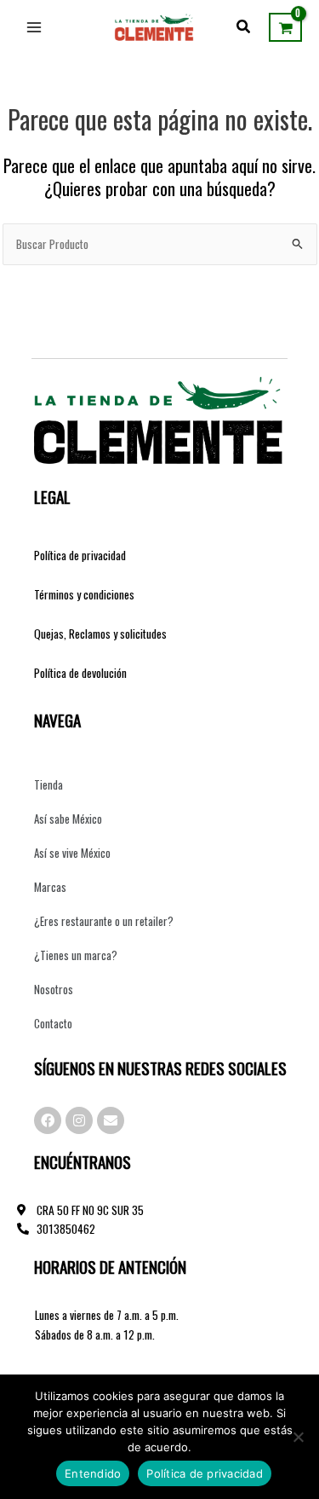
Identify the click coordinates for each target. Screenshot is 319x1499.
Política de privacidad (80, 555)
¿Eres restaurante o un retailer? (104, 920)
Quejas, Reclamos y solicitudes (100, 633)
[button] (244, 27)
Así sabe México (68, 818)
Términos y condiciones (84, 594)
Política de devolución (80, 672)
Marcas (50, 886)
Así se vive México (72, 852)
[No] (297, 1436)
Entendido (93, 1473)
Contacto (53, 1023)
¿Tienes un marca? (75, 955)
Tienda (48, 784)
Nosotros (53, 989)
